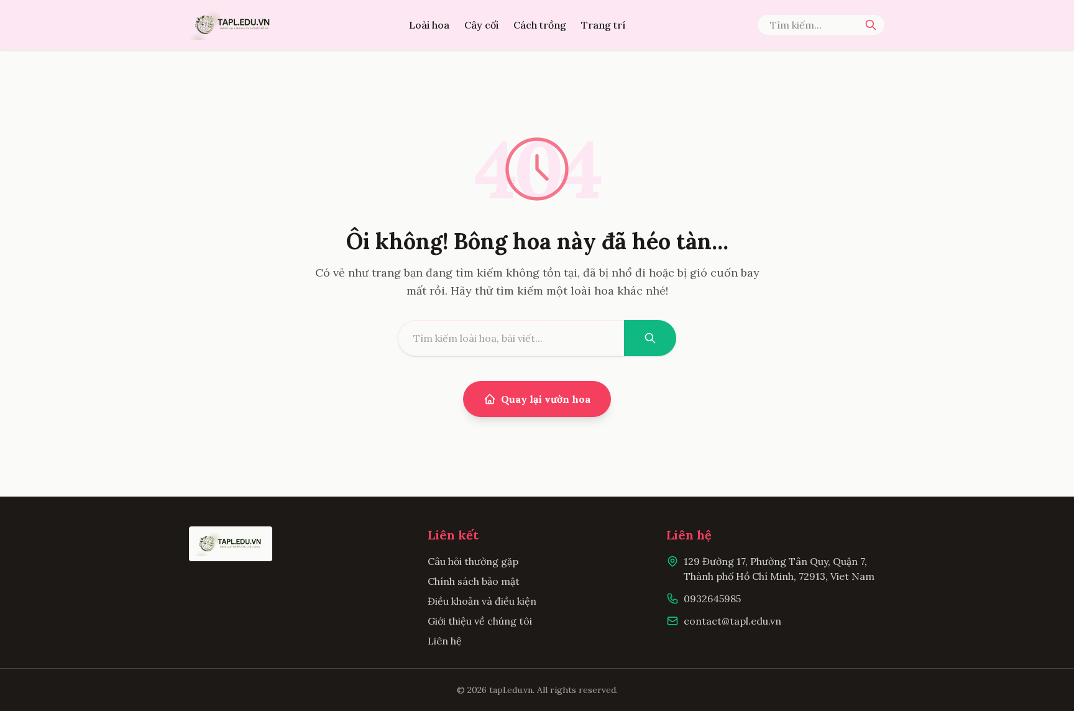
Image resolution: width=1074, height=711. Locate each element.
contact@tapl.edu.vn (732, 621)
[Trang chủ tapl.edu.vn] (233, 25)
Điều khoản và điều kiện (482, 601)
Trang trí (603, 25)
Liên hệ (445, 641)
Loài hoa (429, 25)
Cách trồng (539, 25)
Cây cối (481, 25)
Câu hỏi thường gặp (473, 561)
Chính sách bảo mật (474, 581)
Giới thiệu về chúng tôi (480, 621)
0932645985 (712, 598)
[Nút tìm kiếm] (870, 25)
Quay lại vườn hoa (545, 399)
